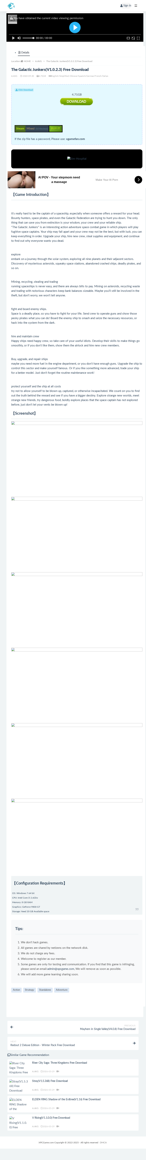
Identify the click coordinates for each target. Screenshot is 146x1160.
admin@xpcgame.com (60, 969)
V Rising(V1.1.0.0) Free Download (51, 1118)
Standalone (45, 990)
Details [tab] (25, 52)
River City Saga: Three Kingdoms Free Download (59, 1063)
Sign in (127, 5)
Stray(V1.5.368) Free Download (50, 1081)
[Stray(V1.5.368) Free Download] (18, 1086)
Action (16, 990)
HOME (27, 61)
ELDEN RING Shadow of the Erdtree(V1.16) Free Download (66, 1099)
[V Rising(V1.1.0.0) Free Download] (18, 1125)
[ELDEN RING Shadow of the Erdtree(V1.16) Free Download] (18, 1109)
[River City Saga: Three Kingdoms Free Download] (18, 1070)
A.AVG (38, 61)
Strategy (29, 990)
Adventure (61, 990)
